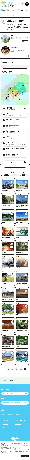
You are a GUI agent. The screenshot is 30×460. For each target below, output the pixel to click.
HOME (15, 15)
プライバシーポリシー (21, 450)
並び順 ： (13, 172)
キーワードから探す (8, 62)
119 (21, 369)
